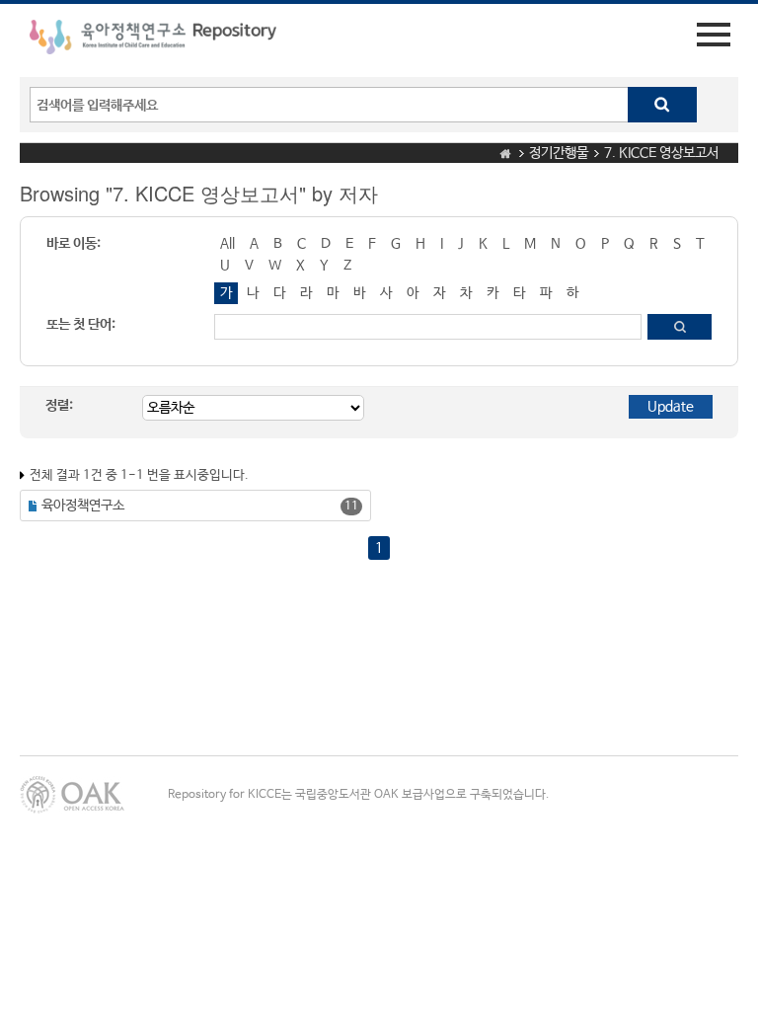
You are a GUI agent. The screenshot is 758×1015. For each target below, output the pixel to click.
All (227, 244)
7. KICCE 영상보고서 (661, 153)
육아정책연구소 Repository (153, 40)
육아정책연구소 (82, 505)
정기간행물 (558, 153)
